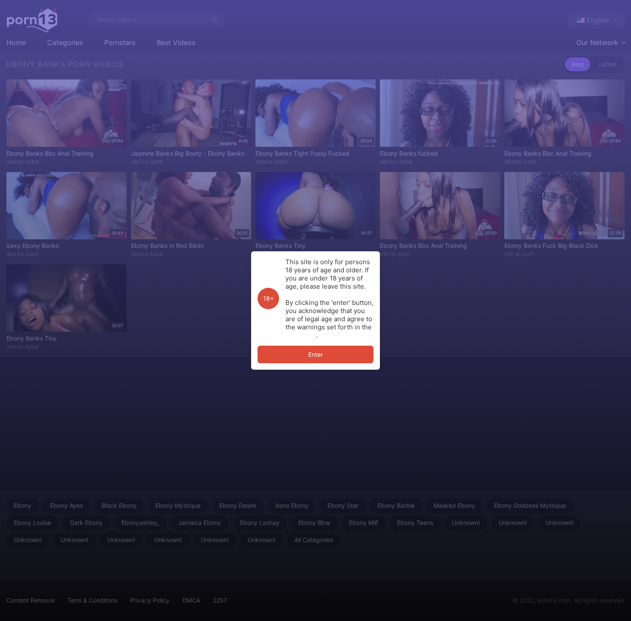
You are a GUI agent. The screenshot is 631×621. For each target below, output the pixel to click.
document (300, 335)
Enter (315, 354)
